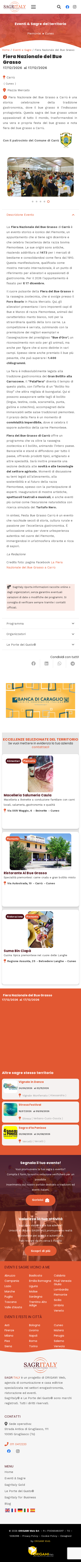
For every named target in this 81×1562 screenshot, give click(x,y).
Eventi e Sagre (22, 49)
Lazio (8, 1286)
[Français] (14, 1510)
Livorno (34, 1330)
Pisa (7, 1341)
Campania (12, 1281)
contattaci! (40, 747)
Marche (10, 1291)
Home (6, 49)
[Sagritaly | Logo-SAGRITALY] (15, 7)
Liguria (33, 1286)
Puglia (9, 1297)
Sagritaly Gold (15, 1485)
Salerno (59, 1341)
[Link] (40, 791)
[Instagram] (74, 6)
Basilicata (35, 1275)
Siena (8, 1346)
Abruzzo (10, 1275)
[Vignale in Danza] (10, 1086)
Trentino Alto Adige (38, 1303)
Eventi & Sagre (15, 1478)
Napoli (33, 1336)
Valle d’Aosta (13, 1307)
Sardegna (35, 1297)
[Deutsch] (20, 1510)
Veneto (59, 1311)
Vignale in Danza (31, 1082)
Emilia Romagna (40, 1281)
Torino (33, 1346)
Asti (7, 1325)
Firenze (9, 1330)
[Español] (32, 1510)
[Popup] (59, 7)
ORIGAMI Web (42, 1541)
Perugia (59, 1336)
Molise (33, 1291)
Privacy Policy (30, 1536)
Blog (8, 1503)
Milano (9, 1336)
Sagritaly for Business (20, 1497)
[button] (33, 7)
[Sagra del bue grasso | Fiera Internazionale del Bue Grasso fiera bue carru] (40, 177)
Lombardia (61, 1289)
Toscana (11, 1302)
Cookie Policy (49, 1536)
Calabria (59, 1275)
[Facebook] (67, 6)
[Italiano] (26, 1510)
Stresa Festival (30, 1105)
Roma (33, 1341)
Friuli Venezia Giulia (62, 1282)
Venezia (59, 1346)
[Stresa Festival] (10, 1109)
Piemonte (34, 33)
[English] (7, 1510)
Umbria (59, 1305)
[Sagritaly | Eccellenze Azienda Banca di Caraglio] (40, 700)
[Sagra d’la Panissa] (10, 1132)
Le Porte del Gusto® (19, 1491)
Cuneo (49, 33)
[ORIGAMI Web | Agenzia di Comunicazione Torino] (40, 1551)
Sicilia (57, 1300)
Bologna (34, 1325)
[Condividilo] (33, 663)
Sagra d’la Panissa (32, 1128)
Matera (59, 1330)
